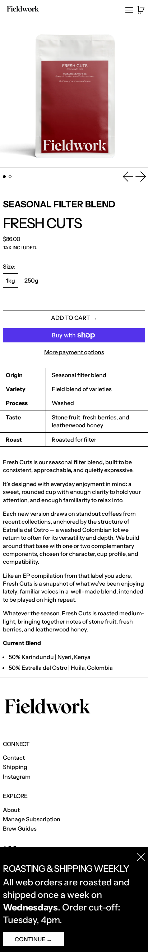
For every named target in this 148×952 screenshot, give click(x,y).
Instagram (17, 776)
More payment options (74, 352)
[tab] (4, 176)
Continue (30, 939)
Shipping (15, 766)
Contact (14, 757)
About (11, 809)
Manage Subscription (31, 819)
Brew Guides (20, 828)
